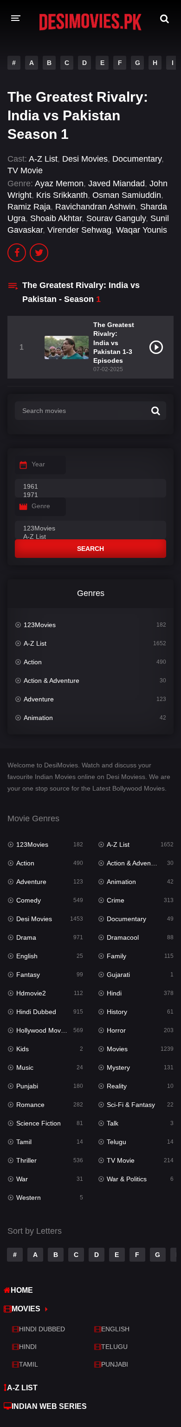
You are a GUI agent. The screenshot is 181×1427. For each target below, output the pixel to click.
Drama (26, 937)
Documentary (137, 159)
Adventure (39, 699)
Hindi (114, 993)
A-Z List (43, 159)
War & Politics (127, 1179)
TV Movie (25, 170)
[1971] (90, 495)
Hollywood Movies (42, 1030)
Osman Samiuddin (126, 195)
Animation (38, 717)
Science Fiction (38, 1123)
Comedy (28, 900)
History (117, 1011)
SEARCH (90, 548)
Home (22, 1290)
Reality (117, 1086)
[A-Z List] (90, 537)
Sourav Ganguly (116, 218)
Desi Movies (85, 159)
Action (33, 662)
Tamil (24, 1142)
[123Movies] (90, 528)
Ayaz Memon (59, 183)
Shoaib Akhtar (56, 218)
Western (28, 1197)
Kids (22, 1049)
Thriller (26, 1160)
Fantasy (28, 974)
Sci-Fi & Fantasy (131, 1104)
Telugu (116, 1142)
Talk (112, 1123)
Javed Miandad (116, 183)
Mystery (118, 1067)
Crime (115, 900)
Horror (116, 1030)
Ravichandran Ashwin (95, 206)
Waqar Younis (141, 230)
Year (38, 464)
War (22, 1179)
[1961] (90, 487)
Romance (30, 1104)
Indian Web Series (49, 1406)
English (27, 956)
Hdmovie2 (31, 993)
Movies (117, 1049)
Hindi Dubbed (36, 1011)
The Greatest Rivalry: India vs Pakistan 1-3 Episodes (113, 342)
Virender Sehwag (79, 230)
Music (24, 1067)
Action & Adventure (51, 680)
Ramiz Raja (29, 206)
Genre (41, 506)
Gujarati (118, 974)
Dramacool (123, 937)
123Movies (40, 624)
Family (116, 956)
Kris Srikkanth (62, 195)
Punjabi (27, 1086)
